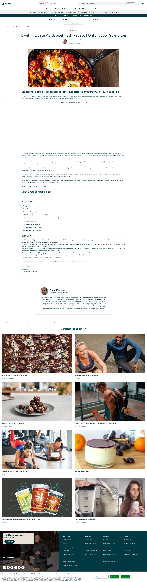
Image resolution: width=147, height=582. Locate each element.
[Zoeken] (79, 3)
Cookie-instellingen (9, 557)
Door (76, 41)
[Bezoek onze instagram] (4, 567)
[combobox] (106, 3)
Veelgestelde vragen (68, 547)
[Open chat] (22, 567)
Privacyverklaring (107, 550)
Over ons (105, 539)
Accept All (125, 576)
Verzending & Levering (69, 561)
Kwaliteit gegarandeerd (109, 543)
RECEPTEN (73, 30)
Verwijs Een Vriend (133, 547)
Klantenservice (67, 539)
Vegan (91, 8)
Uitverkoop (49, 8)
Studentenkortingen (129, 543)
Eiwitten (64, 8)
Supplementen (73, 8)
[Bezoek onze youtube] (15, 567)
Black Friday (127, 550)
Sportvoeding (88, 539)
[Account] (138, 4)
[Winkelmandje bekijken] (143, 3)
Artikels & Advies (89, 547)
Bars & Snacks (83, 8)
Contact (65, 543)
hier (86, 308)
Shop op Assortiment (91, 550)
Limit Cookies (114, 576)
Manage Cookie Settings (102, 576)
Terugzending (66, 550)
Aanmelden (9, 541)
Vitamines (98, 8)
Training (65, 19)
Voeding (78, 19)
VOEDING (43, 3)
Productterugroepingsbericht (71, 565)
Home (4, 26)
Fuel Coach (131, 3)
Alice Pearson (57, 290)
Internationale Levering (69, 554)
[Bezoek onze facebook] (8, 567)
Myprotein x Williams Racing (131, 554)
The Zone (9, 26)
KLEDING (54, 3)
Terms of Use (77, 580)
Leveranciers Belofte (109, 561)
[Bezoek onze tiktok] (11, 567)
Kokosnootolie (32, 209)
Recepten (52, 19)
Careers (105, 558)
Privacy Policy (68, 580)
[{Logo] (11, 3)
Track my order (67, 558)
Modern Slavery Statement (110, 547)
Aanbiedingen (127, 539)
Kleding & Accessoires (91, 543)
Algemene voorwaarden (109, 554)
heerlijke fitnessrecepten (77, 261)
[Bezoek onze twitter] (19, 567)
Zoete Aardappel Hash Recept (26, 26)
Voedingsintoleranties (91, 554)
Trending (57, 8)
